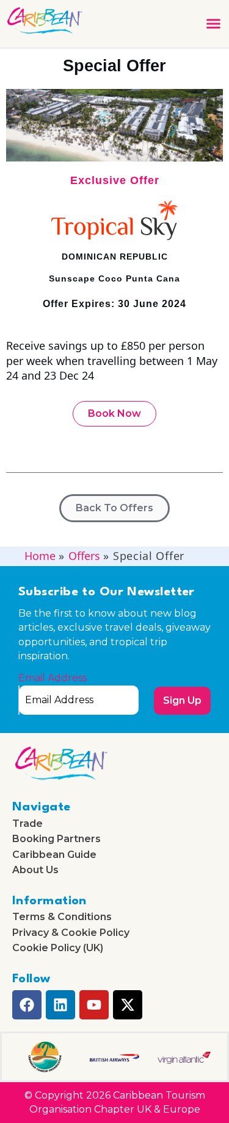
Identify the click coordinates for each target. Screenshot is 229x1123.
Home (40, 555)
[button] (213, 23)
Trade (27, 824)
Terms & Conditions (62, 917)
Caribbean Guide (54, 855)
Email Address (52, 678)
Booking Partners (56, 839)
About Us (35, 870)
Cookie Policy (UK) (57, 948)
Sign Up (182, 700)
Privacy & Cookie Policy (70, 933)
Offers (84, 555)
